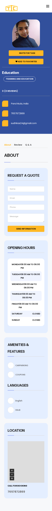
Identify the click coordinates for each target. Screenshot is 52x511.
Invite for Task (27, 53)
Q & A (28, 144)
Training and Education (19, 79)
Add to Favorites (27, 61)
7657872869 (18, 113)
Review (18, 144)
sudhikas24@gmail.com (24, 123)
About (7, 144)
